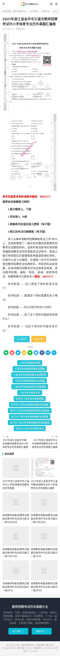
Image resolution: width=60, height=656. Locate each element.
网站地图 (40, 645)
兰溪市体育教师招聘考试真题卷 (29, 374)
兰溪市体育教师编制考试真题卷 (29, 386)
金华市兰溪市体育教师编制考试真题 (29, 416)
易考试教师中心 (30, 4)
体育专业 (46, 11)
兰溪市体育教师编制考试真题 (29, 380)
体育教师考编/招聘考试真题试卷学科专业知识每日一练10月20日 (44, 518)
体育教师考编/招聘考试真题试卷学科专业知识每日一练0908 (44, 587)
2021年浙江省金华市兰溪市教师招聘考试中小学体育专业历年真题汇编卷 (44, 484)
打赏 (39, 339)
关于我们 (18, 631)
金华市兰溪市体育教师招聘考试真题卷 (30, 410)
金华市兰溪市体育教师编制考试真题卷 (30, 422)
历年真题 (34, 11)
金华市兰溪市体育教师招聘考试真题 (29, 404)
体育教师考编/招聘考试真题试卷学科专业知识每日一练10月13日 (15, 552)
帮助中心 (42, 631)
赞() (21, 339)
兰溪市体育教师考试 (29, 392)
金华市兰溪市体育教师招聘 (30, 398)
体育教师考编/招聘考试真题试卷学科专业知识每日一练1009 (44, 552)
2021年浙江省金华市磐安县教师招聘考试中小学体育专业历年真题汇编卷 (15, 443)
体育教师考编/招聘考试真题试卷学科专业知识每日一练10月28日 (15, 518)
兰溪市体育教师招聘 (29, 362)
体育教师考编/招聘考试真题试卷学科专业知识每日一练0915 (15, 587)
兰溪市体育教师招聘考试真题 (29, 368)
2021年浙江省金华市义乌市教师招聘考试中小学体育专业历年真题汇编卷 (45, 443)
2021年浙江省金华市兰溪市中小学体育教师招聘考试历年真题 (15, 484)
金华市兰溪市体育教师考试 (30, 428)
